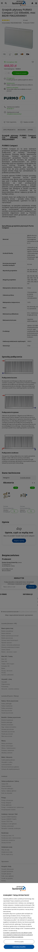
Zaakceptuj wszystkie (19, 947)
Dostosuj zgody (19, 941)
